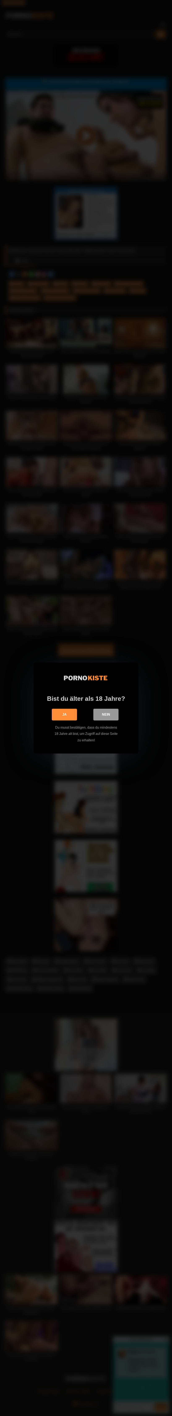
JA (64, 714)
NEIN (106, 714)
